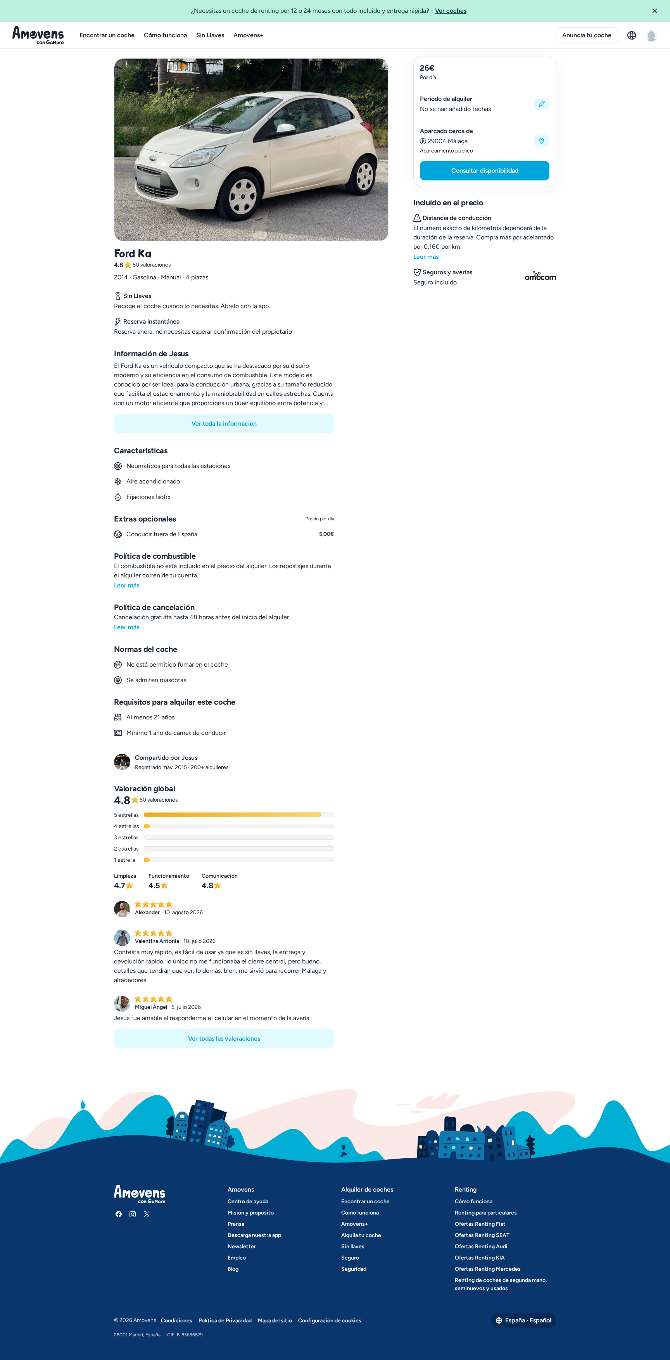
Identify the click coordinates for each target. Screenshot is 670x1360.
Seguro (350, 1257)
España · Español (528, 1320)
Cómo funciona (165, 35)
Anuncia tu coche (586, 35)
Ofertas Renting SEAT (482, 1235)
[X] (146, 1214)
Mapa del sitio (275, 1320)
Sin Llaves (210, 35)
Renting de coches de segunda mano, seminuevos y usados (501, 1284)
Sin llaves (352, 1246)
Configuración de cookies (329, 1320)
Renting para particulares (486, 1212)
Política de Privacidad (225, 1320)
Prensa (236, 1224)
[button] (657, 11)
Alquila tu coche (361, 1235)
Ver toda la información (224, 423)
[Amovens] (38, 35)
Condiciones (176, 1320)
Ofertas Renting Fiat (480, 1224)
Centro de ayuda (248, 1201)
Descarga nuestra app (254, 1235)
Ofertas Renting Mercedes (488, 1269)
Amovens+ (248, 35)
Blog (233, 1269)
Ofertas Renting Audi (481, 1246)
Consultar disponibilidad (484, 170)
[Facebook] (118, 1214)
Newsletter (242, 1246)
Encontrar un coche (107, 35)
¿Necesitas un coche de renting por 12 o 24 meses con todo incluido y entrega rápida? (328, 10)
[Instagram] (132, 1214)
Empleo (237, 1257)
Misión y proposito (251, 1212)
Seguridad (353, 1269)
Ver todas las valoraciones (224, 1038)
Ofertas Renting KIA (480, 1257)
